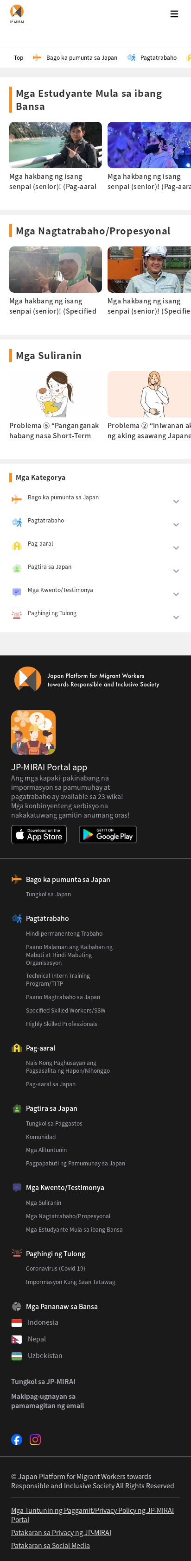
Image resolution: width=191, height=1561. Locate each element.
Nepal (37, 1338)
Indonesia (43, 1322)
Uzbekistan (45, 1355)
